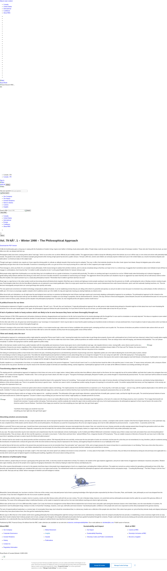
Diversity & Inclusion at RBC (137, 533)
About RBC (7, 13)
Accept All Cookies (99, 565)
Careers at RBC (134, 530)
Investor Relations (9, 200)
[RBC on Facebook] (4, 557)
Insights (5, 207)
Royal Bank (3, 82)
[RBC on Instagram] (4, 559)
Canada (5, 4)
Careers (5, 205)
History (5, 540)
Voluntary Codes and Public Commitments (100, 537)
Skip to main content (6, 1)
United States (7, 6)
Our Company (7, 196)
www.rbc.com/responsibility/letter (78, 522)
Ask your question (5, 191)
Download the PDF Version (8, 245)
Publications (49, 540)
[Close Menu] (0, 233)
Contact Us (6, 544)
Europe (5, 222)
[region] (83, 565)
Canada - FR (7, 177)
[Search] (28, 210)
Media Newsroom (50, 530)
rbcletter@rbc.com (108, 522)
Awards (47, 537)
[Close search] (4, 193)
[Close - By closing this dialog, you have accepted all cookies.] (135, 565)
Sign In (2, 180)
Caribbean (6, 11)
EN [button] (1, 87)
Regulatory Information (10, 547)
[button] (83, 85)
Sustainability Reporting (94, 533)
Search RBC (4, 210)
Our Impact (6, 198)
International (7, 8)
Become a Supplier (135, 537)
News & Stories (8, 202)
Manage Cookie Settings (121, 565)
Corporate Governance (10, 533)
